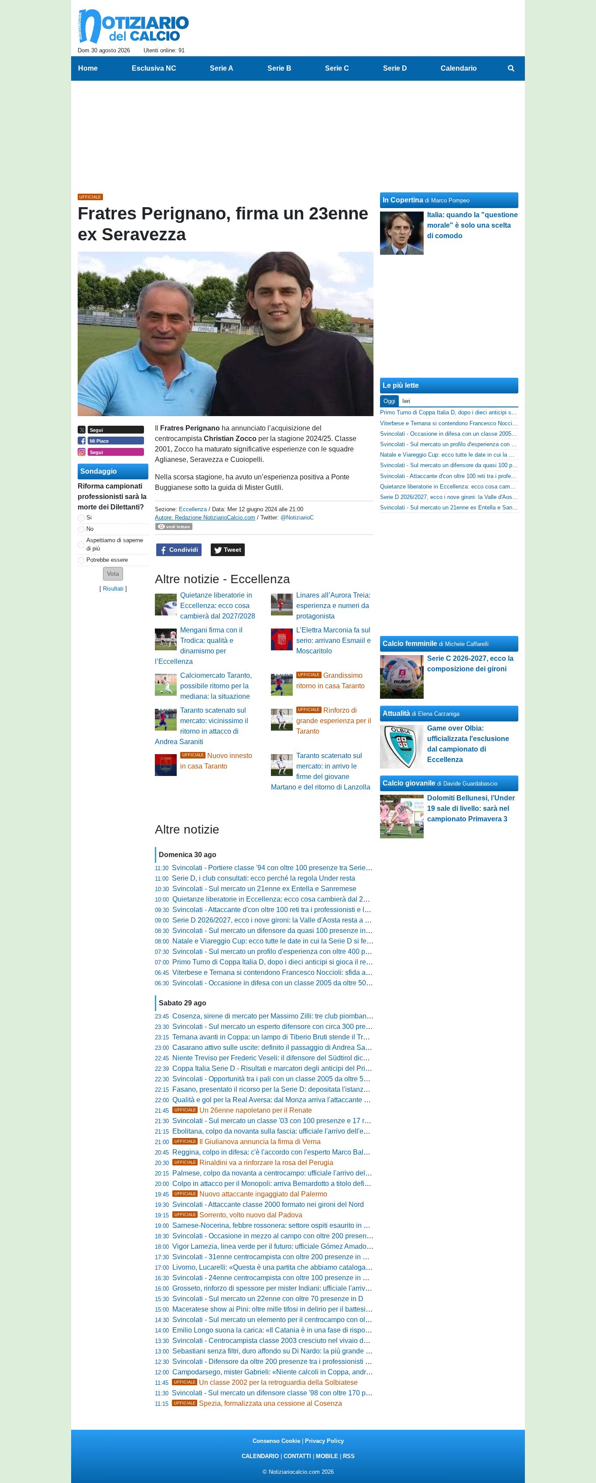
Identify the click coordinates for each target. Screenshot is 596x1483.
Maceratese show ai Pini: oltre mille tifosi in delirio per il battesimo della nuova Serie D (305, 1309)
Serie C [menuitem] (337, 68)
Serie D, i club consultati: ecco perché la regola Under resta (263, 878)
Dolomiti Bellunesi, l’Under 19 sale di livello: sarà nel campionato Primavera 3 (471, 808)
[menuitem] (511, 68)
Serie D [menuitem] (395, 68)
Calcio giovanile (409, 783)
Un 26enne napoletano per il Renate (243, 1110)
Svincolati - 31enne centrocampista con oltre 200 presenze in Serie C (279, 1257)
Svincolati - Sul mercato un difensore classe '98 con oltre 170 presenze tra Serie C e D (305, 1393)
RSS (349, 1456)
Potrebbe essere (107, 560)
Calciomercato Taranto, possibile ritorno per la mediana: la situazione (216, 686)
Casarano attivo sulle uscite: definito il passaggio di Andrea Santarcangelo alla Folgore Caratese (321, 1047)
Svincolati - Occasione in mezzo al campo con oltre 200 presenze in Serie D (289, 1236)
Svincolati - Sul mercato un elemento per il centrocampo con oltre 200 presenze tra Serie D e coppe (325, 1319)
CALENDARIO (260, 1456)
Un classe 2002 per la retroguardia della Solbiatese (266, 1382)
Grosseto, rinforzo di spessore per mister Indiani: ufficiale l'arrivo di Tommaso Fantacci (304, 1288)
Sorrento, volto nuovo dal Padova (238, 1215)
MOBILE (327, 1456)
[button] (113, 574)
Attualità (396, 713)
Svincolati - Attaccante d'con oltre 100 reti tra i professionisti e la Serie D (283, 909)
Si (89, 517)
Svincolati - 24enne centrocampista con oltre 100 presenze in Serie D (279, 1277)
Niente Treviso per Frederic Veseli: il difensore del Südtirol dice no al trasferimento (299, 1058)
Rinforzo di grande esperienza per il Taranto (333, 721)
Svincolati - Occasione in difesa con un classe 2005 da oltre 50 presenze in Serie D (300, 983)
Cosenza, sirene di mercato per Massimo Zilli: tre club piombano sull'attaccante (294, 1016)
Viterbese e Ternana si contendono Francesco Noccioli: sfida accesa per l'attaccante (302, 972)
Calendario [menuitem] (459, 68)
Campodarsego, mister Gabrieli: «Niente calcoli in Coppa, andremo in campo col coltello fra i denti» (325, 1372)
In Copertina (403, 200)
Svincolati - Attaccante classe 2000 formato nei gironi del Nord (268, 1204)
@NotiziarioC (297, 517)
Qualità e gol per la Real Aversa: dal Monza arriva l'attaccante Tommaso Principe (296, 1100)
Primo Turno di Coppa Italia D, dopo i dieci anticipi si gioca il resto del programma (298, 962)
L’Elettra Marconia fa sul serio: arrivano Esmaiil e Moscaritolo (333, 640)
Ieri (406, 401)
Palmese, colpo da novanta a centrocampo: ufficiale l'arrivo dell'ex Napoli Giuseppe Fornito (312, 1173)
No (89, 529)
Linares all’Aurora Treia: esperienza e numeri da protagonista (333, 605)
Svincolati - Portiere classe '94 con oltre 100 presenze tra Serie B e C (278, 867)
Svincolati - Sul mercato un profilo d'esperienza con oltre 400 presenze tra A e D (295, 951)
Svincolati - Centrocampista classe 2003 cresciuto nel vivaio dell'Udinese (285, 1340)
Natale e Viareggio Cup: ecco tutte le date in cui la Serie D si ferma (275, 941)
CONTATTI (297, 1456)
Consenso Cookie (276, 1441)
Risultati (113, 588)
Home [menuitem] (88, 68)
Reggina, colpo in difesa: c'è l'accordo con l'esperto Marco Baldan (273, 1152)
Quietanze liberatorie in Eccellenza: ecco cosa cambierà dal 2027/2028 (217, 605)
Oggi (389, 401)
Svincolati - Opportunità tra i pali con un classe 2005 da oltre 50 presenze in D (292, 1079)
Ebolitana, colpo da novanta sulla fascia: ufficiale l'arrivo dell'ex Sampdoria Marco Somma (310, 1131)
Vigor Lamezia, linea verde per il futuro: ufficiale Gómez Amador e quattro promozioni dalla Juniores (325, 1246)
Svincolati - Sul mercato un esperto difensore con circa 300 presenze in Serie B (294, 1026)
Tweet (231, 549)
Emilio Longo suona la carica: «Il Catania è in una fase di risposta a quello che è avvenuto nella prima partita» (341, 1330)
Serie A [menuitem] (221, 68)
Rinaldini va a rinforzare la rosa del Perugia (254, 1162)
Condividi (183, 549)
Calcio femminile (410, 643)
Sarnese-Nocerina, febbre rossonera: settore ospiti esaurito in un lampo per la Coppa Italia (311, 1225)
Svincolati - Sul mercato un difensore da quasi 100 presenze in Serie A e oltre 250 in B (305, 930)
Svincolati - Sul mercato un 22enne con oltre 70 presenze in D (267, 1298)
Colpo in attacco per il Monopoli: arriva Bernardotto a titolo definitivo (276, 1183)
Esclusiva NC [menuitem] (154, 68)
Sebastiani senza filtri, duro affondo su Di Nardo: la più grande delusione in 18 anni (300, 1351)
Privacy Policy (324, 1441)
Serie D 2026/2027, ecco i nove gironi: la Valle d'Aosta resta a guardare (282, 920)
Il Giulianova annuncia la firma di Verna (248, 1141)
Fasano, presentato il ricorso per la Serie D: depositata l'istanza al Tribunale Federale (303, 1089)
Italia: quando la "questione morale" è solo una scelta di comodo (472, 225)
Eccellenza (193, 509)
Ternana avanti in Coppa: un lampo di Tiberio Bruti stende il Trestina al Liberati (293, 1037)
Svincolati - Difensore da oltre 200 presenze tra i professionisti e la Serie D (287, 1361)
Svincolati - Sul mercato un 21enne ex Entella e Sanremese (264, 888)
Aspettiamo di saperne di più (114, 544)
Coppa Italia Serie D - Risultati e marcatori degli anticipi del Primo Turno (283, 1068)
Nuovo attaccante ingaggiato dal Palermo (251, 1194)
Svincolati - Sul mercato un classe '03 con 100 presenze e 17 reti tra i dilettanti (292, 1120)
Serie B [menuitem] (279, 68)
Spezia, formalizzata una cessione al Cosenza (258, 1403)
